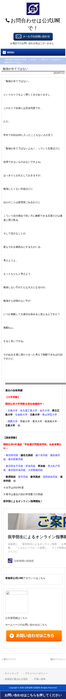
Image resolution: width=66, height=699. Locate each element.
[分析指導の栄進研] (33, 14)
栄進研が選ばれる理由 (16, 679)
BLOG (33, 59)
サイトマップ (11, 673)
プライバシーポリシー (36, 673)
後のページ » (57, 659)
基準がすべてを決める (50, 59)
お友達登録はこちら (16, 617)
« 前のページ (8, 659)
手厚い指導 (39, 679)
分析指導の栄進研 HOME (15, 59)
